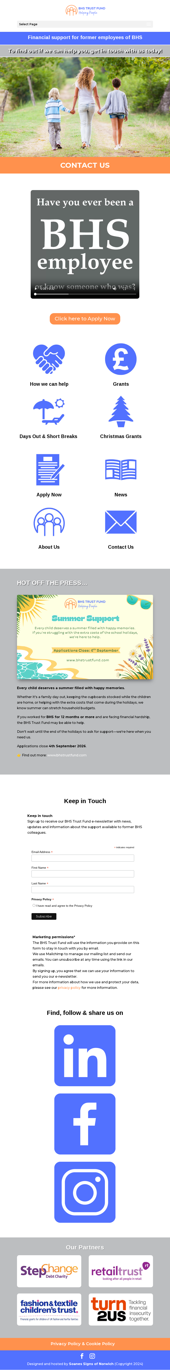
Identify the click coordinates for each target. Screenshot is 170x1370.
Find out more (85, 138)
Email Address (42, 852)
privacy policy (69, 988)
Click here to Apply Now (85, 319)
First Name (40, 868)
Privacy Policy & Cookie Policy (83, 1343)
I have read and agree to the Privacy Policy (64, 905)
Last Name (40, 883)
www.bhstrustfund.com (67, 755)
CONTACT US (85, 165)
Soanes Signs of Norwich (91, 1364)
